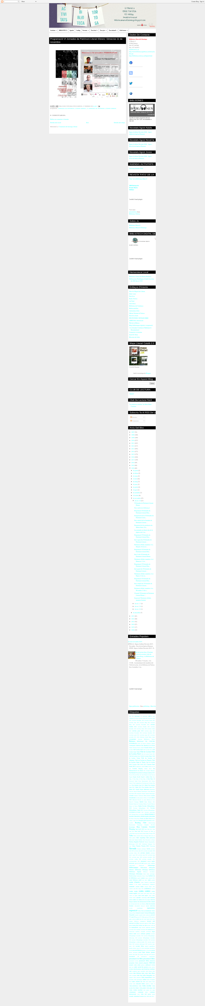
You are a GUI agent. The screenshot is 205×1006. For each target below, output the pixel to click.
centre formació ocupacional (148, 882)
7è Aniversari (144, 716)
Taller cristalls (137, 835)
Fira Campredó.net (137, 783)
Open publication (134, 706)
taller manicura (137, 977)
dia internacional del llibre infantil (146, 901)
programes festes (133, 963)
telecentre (138, 983)
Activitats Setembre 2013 (149, 733)
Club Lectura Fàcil (138, 749)
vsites (138, 994)
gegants (137, 915)
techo (134, 983)
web (146, 994)
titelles (143, 983)
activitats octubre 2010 (135, 859)
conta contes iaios (142, 893)
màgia (153, 931)
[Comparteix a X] (55, 106)
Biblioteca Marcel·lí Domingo (138, 228)
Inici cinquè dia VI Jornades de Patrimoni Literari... (143, 585)
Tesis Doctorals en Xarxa (149, 840)
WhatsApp (152, 846)
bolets (144, 874)
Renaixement (132, 825)
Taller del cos (152, 835)
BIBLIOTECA (63, 30)
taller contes (145, 973)
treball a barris (149, 983)
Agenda (72, 30)
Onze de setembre (140, 814)
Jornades (131, 795)
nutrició (146, 946)
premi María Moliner (144, 952)
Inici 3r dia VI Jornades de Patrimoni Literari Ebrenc (142, 555)
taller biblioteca (137, 973)
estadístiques (140, 908)
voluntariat (132, 992)
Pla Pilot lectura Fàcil (134, 818)
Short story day (135, 833)
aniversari (131, 863)
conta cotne (149, 893)
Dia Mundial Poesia (134, 773)
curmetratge (144, 897)
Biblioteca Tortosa (134, 214)
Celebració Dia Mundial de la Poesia (145, 745)
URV (140, 844)
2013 (133, 449)
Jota (145, 795)
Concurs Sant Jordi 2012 (139, 764)
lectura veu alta (143, 925)
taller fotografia (147, 975)
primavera (152, 961)
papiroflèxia (152, 946)
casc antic (144, 880)
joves (130, 925)
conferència (147, 888)
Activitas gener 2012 (138, 731)
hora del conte (143, 919)
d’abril (135, 479)
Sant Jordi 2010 (139, 829)
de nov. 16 (138, 501)
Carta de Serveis (142, 743)
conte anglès (144, 895)
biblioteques (132, 874)
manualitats (134, 927)
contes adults (152, 895)
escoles (131, 908)
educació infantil (145, 906)
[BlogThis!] (53, 106)
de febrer (135, 473)
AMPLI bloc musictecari (136, 320)
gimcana (148, 915)
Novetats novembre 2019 (135, 642)
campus (143, 878)
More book (154, 706)
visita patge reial (150, 988)
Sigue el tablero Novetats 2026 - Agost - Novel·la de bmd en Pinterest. (140, 145)
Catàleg (78, 30)
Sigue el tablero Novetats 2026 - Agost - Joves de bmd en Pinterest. (140, 157)
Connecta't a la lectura (135, 332)
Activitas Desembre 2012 (138, 720)
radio (135, 967)
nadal (134, 933)
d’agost (135, 490)
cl (134, 884)
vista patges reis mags (149, 990)
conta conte (133, 891)
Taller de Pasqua (144, 835)
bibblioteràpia (151, 865)
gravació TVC (148, 917)
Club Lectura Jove (147, 749)
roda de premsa (137, 969)
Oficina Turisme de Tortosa (137, 313)
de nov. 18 (138, 606)
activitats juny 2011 (142, 855)
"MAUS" (131, 394)
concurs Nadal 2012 (149, 886)
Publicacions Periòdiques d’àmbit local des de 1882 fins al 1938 (141, 280)
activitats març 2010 (137, 857)
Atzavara (140, 739)
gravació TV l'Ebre (140, 917)
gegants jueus (142, 915)
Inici (87, 122)
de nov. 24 (138, 609)
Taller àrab (131, 840)
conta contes (144, 890)
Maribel (141, 802)
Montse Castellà (147, 804)
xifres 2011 (151, 996)
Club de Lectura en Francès (143, 760)
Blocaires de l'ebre (134, 337)
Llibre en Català (147, 797)
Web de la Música (134, 323)
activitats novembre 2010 (149, 857)
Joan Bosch (131, 793)
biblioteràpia (139, 874)
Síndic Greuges (149, 833)
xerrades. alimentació (134, 996)
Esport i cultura (145, 777)
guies (137, 919)
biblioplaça (145, 869)
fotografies (132, 915)
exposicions (151, 908)
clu (136, 884)
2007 (133, 432)
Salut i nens (132, 294)
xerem (153, 994)
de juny (135, 484)
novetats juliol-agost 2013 (141, 944)
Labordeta (148, 795)
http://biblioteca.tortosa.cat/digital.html (140, 56)
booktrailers (139, 876)
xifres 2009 (146, 996)
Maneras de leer (151, 799)
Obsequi (133, 814)
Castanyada (132, 745)
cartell (139, 880)
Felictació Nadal (133, 781)
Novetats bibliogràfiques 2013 (141, 808)
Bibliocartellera (133, 308)
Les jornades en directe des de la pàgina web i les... (143, 531)
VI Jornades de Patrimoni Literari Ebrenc (101, 108)
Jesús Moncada (151, 791)
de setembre (136, 493)
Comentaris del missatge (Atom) (68, 127)
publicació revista (150, 965)
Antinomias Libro (134, 311)
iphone (153, 923)
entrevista (152, 906)
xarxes (149, 994)
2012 (133, 446)
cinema (131, 884)
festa (139, 911)
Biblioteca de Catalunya (136, 306)
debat (143, 899)
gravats (153, 917)
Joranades (139, 793)
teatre (153, 981)
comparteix (152, 884)
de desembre (137, 613)
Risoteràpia (132, 827)
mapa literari (142, 927)
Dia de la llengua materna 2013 (147, 773)
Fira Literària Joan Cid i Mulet (140, 785)
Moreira (153, 804)
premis (153, 952)
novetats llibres (140, 946)
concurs (131, 886)
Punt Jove (132, 296)
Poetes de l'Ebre (144, 818)
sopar (138, 971)
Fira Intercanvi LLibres (147, 783)
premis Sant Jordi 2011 (134, 954)
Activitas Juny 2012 (134, 722)
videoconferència (133, 986)
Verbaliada (144, 844)
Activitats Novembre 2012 (135, 733)
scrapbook (134, 971)
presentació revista (133, 961)
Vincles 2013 (145, 846)
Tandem (136, 840)
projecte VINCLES (149, 963)
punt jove (131, 967)
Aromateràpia (132, 739)
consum (153, 888)
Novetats (84, 30)
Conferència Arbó (140, 766)
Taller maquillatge (140, 837)
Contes (146, 766)
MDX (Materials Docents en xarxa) (137, 799)
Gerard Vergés (139, 789)
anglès (153, 861)
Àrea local (93, 30)
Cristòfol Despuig (137, 768)
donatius (131, 906)
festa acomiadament (146, 911)
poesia (153, 950)
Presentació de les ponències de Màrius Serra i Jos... (143, 526)
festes (153, 911)
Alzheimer (142, 737)
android (149, 861)
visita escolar (146, 986)
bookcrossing (132, 876)
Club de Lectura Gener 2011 (148, 754)
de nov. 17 (138, 603)
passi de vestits (140, 948)
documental (152, 904)
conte (139, 895)
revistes (131, 969)
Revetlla (153, 825)
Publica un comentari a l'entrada (59, 119)
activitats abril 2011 (138, 851)
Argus (153, 737)
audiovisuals (132, 865)
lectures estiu (150, 925)
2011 (133, 443)
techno (130, 983)
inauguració (143, 921)
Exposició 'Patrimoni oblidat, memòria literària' (142, 599)
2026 (133, 630)
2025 (133, 627)
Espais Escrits (136, 777)
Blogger (148, 373)
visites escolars (137, 990)
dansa (140, 899)
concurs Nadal (140, 886)
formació (147, 913)
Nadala (140, 806)
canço (146, 878)
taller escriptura (132, 975)
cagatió (138, 878)
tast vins (143, 981)
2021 (133, 616)
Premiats (141, 820)
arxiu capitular (151, 863)
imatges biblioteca (134, 921)
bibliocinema (144, 867)
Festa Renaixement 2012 (144, 781)
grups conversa (132, 919)
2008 (133, 435)
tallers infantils (136, 981)
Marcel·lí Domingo (134, 802)
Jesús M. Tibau (133, 335)
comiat (139, 884)
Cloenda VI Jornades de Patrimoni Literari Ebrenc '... (144, 594)
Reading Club (140, 823)
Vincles (138, 846)
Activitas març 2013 (150, 731)
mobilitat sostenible (140, 931)
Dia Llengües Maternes (149, 770)
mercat (149, 929)
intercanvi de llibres (134, 923)
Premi (150, 818)
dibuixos (144, 904)
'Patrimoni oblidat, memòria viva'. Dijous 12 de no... (144, 575)
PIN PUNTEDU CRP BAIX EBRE (138, 318)
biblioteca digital (135, 872)
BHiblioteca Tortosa (149, 739)
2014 (133, 451)
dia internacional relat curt (135, 904)
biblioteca (152, 870)
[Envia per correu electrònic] (51, 106)
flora (134, 913)
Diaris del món (140, 775)
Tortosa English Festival (136, 842)
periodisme (147, 948)
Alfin (138, 737)
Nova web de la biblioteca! (142, 508)
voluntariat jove (143, 992)
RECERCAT (150, 820)
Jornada (143, 793)
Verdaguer (150, 844)
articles (145, 863)
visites (130, 990)
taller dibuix (152, 973)
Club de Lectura (145, 752)
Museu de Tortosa (133, 806)
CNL (146, 741)
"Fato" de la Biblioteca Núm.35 (138, 179)
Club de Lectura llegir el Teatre (142, 761)
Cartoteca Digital (151, 743)
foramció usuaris (140, 913)
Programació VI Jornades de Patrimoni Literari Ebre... (142, 512)
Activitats (52, 30)
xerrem (142, 996)
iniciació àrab (151, 921)
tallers (144, 979)
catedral (153, 880)
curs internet (151, 897)
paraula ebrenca (132, 948)
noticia (138, 933)
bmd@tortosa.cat (134, 49)
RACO (145, 820)
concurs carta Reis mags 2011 (136, 888)
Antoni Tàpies (148, 737)
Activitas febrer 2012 (142, 728)
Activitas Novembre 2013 (142, 724)
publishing (146, 706)
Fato (151, 777)
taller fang (139, 975)
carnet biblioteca (133, 880)
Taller (131, 835)
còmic (137, 899)
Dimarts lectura (147, 775)
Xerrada (132, 848)
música (131, 933)
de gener (135, 470)
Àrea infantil (112, 30)
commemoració (145, 884)
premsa (153, 954)
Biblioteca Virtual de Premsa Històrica (140, 276)
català (149, 880)
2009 (133, 438)
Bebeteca (132, 741)
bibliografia (152, 867)
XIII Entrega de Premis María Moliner (134, 187)
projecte (141, 963)
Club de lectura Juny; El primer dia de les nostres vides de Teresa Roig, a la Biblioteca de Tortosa (144, 655)
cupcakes (138, 897)
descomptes (147, 899)
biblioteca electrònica (149, 871)
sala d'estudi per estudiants (148, 969)
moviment (148, 931)
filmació (131, 913)
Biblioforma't (140, 741)
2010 (133, 440)
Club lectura (122, 30)
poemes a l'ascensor (146, 950)
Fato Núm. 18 (137, 779)
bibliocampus (133, 867)
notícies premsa (145, 934)
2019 (133, 465)
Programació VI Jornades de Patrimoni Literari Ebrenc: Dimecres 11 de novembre (86, 40)
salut (130, 971)
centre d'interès (134, 882)
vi (154, 983)
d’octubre (136, 495)
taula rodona (149, 981)
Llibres (153, 797)
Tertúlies (140, 840)
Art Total (131, 301)
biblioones (138, 870)
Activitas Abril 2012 (143, 718)
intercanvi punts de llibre (145, 923)
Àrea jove (102, 30)
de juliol (135, 487)
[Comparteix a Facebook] (57, 106)
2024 (133, 624)
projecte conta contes (135, 965)
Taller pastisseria (150, 837)
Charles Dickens (133, 747)
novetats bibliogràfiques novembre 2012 (141, 940)
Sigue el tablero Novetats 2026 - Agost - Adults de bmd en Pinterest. (140, 133)
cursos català (132, 899)
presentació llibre (149, 958)
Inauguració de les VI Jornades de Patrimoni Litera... (144, 517)
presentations (133, 212)
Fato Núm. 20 (151, 779)
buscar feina (145, 876)
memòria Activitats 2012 (142, 929)
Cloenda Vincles (148, 747)
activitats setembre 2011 (148, 859)
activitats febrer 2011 (134, 853)
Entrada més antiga (119, 122)
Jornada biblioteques (150, 793)
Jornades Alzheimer (138, 795)
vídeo (142, 994)
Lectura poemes (139, 797)
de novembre (137, 498)
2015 (133, 454)
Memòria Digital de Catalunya (136, 804)
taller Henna (149, 971)
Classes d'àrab (140, 747)
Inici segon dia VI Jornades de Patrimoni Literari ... (143, 541)
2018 (133, 462)
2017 (133, 460)
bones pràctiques (151, 874)
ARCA (150, 716)
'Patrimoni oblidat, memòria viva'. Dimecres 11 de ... (144, 560)
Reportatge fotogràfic (143, 825)
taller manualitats (146, 977)
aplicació (137, 863)
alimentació (143, 861)
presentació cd (134, 956)
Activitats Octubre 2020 (136, 168)
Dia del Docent (132, 775)
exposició (133, 910)
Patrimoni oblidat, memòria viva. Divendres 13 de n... (143, 589)
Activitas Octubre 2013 (144, 726)
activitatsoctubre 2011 (134, 861)
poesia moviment (133, 952)
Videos (133, 846)
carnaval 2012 (151, 878)
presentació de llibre (136, 958)
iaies (154, 919)
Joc (136, 793)
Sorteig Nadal (142, 833)
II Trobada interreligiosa (141, 791)
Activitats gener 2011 (134, 735)
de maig (135, 481)
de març (135, 476)
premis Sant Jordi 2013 (145, 954)
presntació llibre (144, 961)
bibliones (131, 869)
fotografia (152, 913)
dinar (147, 904)
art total (141, 863)
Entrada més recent (55, 122)
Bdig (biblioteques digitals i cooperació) (141, 325)
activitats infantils (145, 853)
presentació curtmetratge (148, 956)
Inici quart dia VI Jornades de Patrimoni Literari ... (142, 570)
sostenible (143, 971)
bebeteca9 (141, 865)
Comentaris (135, 421)
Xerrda (148, 849)
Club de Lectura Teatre (146, 756)
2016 (133, 457)
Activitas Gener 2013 (150, 720)
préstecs (143, 965)
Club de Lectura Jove (134, 756)
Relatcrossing (152, 823)
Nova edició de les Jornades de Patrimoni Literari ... (143, 521)
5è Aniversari (136, 716)
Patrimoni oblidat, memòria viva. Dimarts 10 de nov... (143, 546)
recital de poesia (143, 967)
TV (154, 833)
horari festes (149, 919)
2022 (133, 619)
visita (140, 986)
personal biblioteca (137, 950)
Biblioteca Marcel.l (134, 225)
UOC (137, 844)
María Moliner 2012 (149, 802)
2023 (133, 621)
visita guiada (142, 988)
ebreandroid (137, 906)
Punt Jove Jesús (133, 316)
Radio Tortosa (133, 299)
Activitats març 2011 (145, 735)
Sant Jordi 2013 (139, 831)
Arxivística (132, 303)
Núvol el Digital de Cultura (137, 291)
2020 (133, 468)
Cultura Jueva (148, 768)
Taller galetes (132, 837)
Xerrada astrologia (141, 849)
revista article (151, 967)
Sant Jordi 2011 (148, 829)
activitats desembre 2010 (149, 851)
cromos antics (132, 897)
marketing (148, 927)
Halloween (146, 789)
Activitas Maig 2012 (145, 722)
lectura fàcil (135, 925)
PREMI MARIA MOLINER (148, 816)
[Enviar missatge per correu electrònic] (98, 106)
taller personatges (138, 979)
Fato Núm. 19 (144, 779)
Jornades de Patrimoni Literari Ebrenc (72, 108)
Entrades (134, 417)
